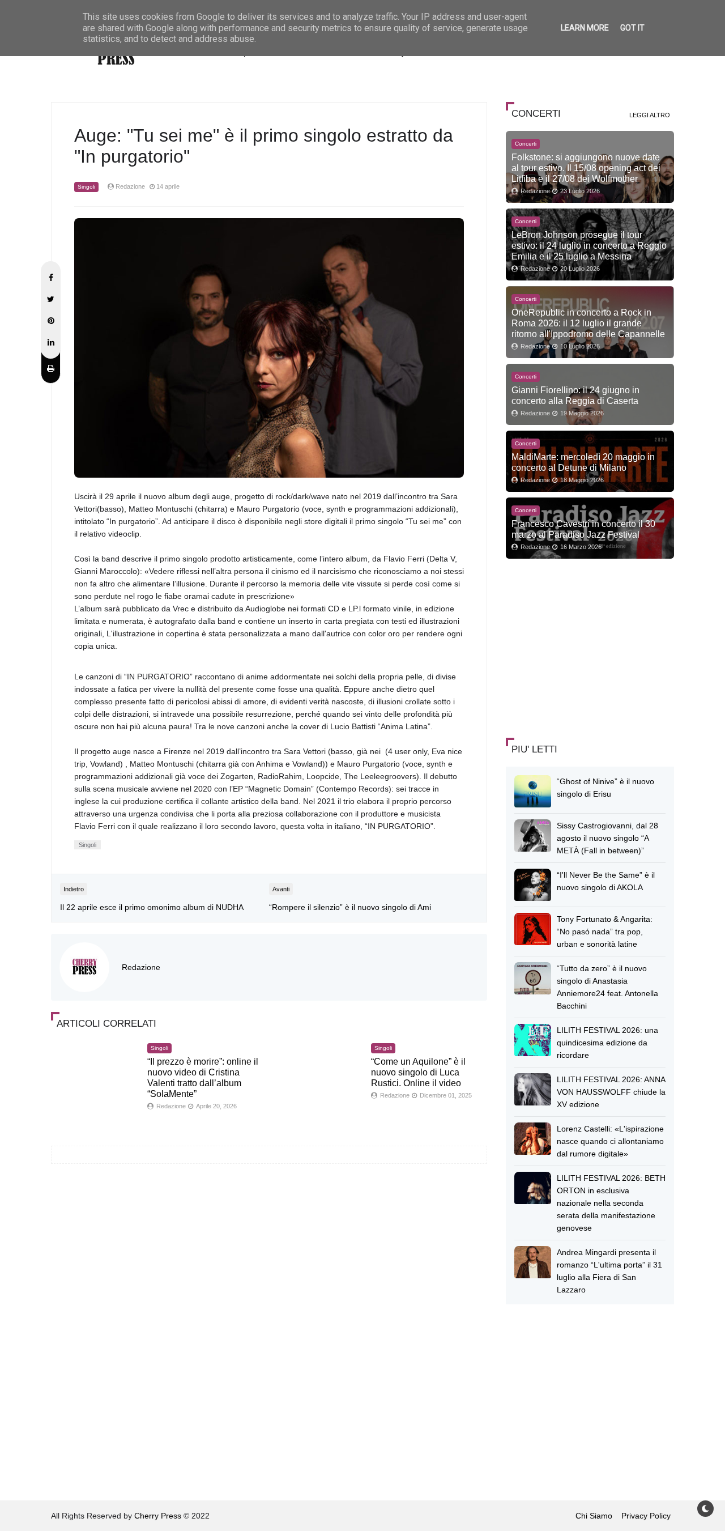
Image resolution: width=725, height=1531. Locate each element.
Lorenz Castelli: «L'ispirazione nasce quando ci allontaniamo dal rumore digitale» (610, 1141)
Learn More (585, 27)
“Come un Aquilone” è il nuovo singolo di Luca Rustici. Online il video (418, 1072)
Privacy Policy (646, 1515)
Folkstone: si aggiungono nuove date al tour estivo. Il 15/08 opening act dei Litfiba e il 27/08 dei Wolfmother (585, 168)
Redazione (141, 967)
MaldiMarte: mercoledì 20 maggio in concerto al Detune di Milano (583, 462)
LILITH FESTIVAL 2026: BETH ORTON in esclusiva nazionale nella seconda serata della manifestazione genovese (611, 1202)
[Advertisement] (591, 646)
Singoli (86, 187)
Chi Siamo (593, 1515)
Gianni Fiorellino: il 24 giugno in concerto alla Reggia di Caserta (575, 395)
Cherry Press (157, 1515)
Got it (632, 27)
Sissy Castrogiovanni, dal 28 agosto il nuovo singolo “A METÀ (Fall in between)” (607, 838)
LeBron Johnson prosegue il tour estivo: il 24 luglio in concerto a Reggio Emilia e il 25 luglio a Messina (589, 245)
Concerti (525, 144)
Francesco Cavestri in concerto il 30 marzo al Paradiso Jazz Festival (583, 528)
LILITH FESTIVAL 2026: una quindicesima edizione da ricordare (607, 1043)
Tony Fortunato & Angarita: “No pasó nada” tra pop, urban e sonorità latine (604, 932)
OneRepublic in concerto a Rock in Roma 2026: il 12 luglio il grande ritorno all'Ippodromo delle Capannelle (588, 323)
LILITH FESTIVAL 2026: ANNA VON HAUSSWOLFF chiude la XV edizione (611, 1092)
